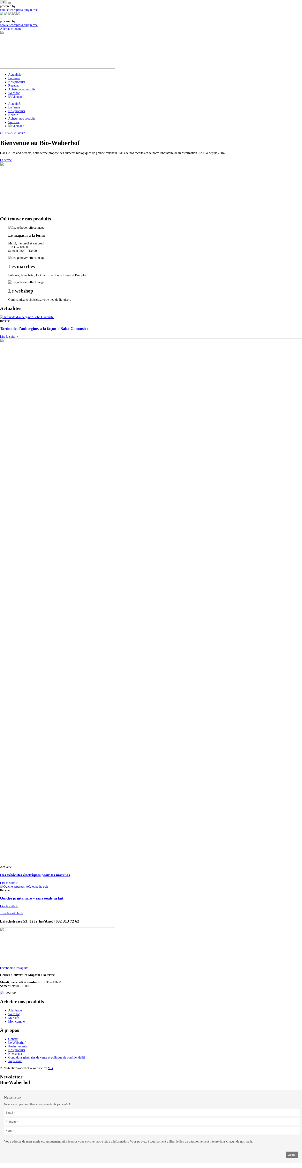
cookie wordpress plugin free (19, 10)
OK (4, 2)
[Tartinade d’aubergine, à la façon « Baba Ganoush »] (27, 317)
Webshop (14, 93)
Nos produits (16, 82)
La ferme (14, 78)
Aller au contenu (11, 28)
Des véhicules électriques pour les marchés (35, 875)
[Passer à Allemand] (16, 96)
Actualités (14, 74)
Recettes (13, 85)
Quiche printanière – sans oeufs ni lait (31, 898)
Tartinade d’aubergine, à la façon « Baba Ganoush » (44, 328)
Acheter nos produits (21, 89)
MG (50, 1068)
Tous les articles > (11, 913)
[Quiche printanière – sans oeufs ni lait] (24, 886)
